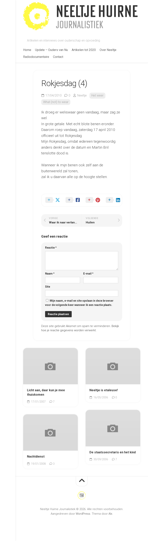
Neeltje (82, 95)
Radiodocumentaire (36, 57)
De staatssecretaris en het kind (112, 452)
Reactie (51, 247)
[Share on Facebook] (72, 200)
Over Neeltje (108, 50)
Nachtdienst (36, 456)
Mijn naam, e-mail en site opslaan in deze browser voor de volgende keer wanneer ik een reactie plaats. (79, 303)
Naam (50, 273)
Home (27, 50)
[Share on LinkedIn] (112, 200)
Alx (110, 513)
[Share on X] (51, 200)
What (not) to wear (55, 102)
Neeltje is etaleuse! (103, 390)
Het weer (97, 95)
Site (47, 286)
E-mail (88, 273)
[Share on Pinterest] (92, 200)
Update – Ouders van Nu (51, 50)
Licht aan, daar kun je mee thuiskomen (46, 392)
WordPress (83, 513)
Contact (58, 57)
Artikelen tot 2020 (84, 50)
